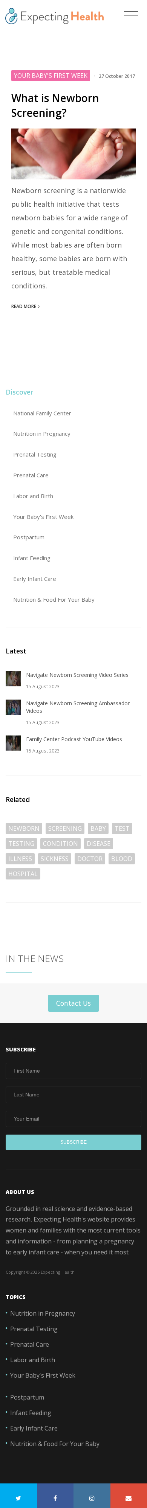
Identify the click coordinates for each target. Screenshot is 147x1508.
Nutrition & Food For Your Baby (54, 599)
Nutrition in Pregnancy (41, 433)
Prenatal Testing (35, 454)
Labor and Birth (33, 496)
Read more (23, 306)
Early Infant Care (34, 578)
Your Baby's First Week (43, 516)
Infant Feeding (32, 558)
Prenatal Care (31, 475)
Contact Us (73, 1003)
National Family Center (42, 413)
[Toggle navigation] (131, 15)
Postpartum (28, 537)
